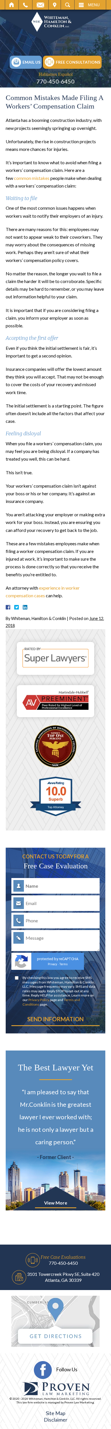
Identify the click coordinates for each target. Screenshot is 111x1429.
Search (67, 5)
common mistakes (32, 178)
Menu (94, 5)
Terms (63, 964)
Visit (55, 5)
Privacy (52, 964)
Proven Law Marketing (79, 1402)
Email (40, 5)
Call (25, 5)
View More (55, 1202)
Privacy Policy (38, 1000)
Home (11, 5)
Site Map (55, 1413)
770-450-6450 (55, 81)
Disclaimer (55, 1419)
